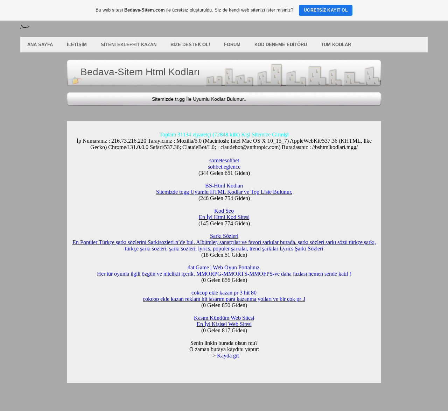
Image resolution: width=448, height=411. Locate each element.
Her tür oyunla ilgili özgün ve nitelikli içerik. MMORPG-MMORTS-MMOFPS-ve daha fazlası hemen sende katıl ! (224, 274)
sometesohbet (224, 160)
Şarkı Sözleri (224, 236)
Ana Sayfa (40, 44)
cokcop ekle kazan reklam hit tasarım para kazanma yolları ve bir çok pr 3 (224, 299)
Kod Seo (224, 211)
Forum (232, 44)
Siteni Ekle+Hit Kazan (128, 44)
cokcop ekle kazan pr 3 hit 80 (224, 293)
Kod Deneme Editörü (280, 44)
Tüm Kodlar (336, 44)
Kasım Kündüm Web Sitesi (224, 318)
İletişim (77, 44)
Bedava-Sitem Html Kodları (140, 71)
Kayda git (228, 356)
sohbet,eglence (224, 167)
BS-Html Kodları (224, 186)
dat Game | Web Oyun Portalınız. (224, 267)
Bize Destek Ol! (190, 44)
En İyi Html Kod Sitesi (224, 217)
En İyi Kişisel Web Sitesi (224, 324)
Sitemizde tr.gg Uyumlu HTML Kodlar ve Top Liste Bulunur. (224, 192)
